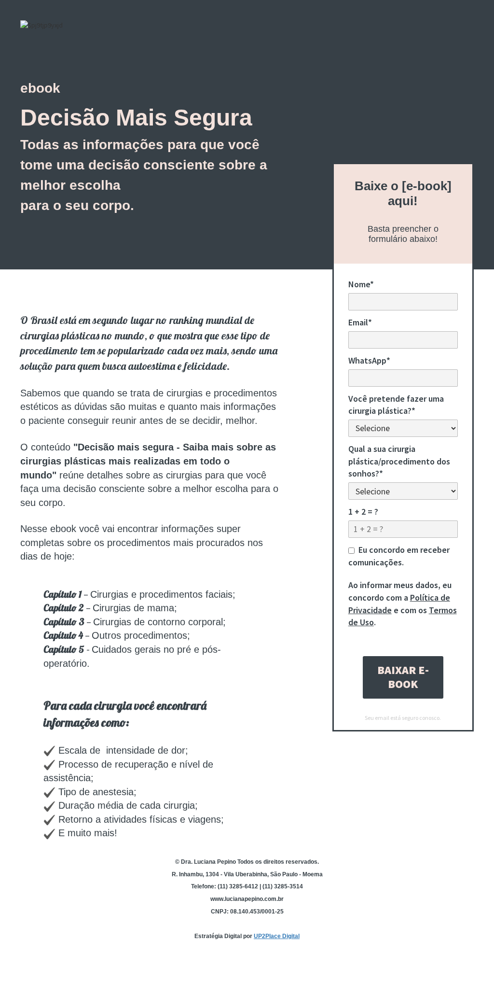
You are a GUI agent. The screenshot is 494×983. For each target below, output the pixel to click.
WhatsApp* (369, 360)
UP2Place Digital (277, 936)
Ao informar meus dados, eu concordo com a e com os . (402, 603)
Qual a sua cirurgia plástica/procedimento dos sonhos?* (399, 461)
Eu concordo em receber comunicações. (399, 556)
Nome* (361, 284)
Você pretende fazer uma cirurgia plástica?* (396, 405)
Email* (360, 322)
